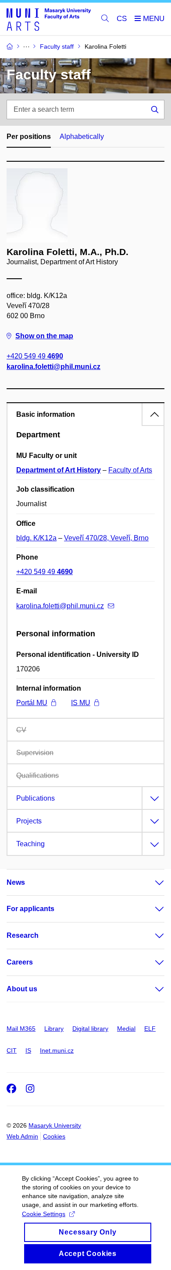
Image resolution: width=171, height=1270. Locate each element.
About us (22, 989)
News (16, 882)
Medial (126, 1028)
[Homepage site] (49, 19)
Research (23, 935)
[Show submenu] (151, 882)
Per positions (29, 136)
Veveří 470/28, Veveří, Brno (106, 538)
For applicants (30, 908)
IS (28, 1050)
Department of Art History (58, 470)
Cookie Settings (43, 1213)
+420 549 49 (35, 356)
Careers (20, 962)
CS (122, 18)
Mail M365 (21, 1028)
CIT (12, 1050)
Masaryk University (54, 1125)
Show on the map (44, 336)
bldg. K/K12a (36, 538)
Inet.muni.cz (57, 1050)
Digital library (90, 1028)
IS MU (80, 702)
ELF (150, 1028)
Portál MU (31, 702)
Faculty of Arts (130, 470)
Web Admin (22, 1136)
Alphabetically (82, 136)
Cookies (54, 1136)
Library (54, 1028)
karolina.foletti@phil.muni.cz (53, 366)
